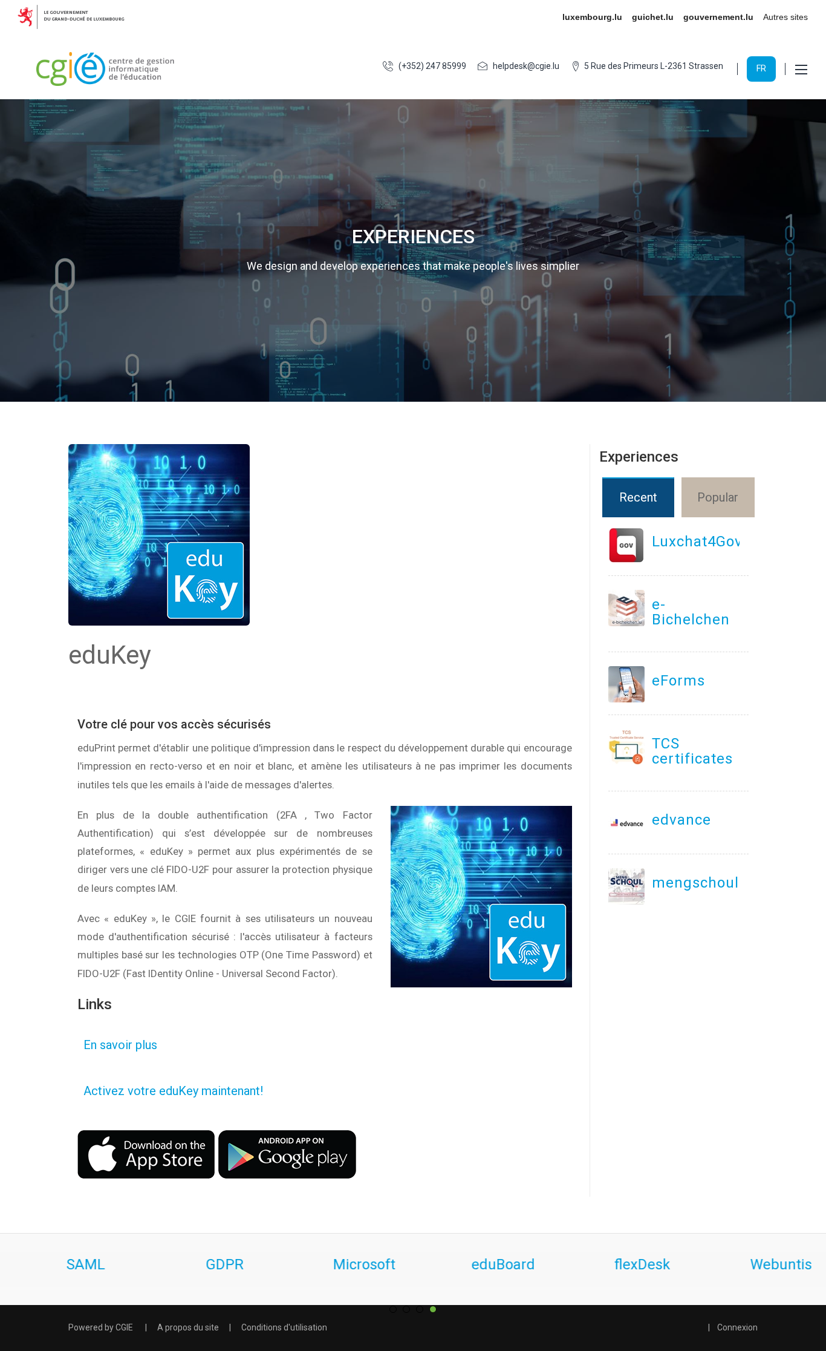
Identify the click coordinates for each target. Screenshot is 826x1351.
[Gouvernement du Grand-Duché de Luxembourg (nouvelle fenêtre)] (76, 17)
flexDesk (483, 1264)
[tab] (638, 497)
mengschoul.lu (704, 882)
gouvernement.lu (718, 17)
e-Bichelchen (691, 612)
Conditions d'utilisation (284, 1327)
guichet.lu (653, 17)
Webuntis (622, 1264)
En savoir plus (117, 1045)
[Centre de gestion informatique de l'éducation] (105, 69)
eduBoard (344, 1264)
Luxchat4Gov (697, 541)
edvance (681, 819)
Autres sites (785, 17)
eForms (678, 680)
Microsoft (205, 1264)
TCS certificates (692, 751)
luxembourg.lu (592, 17)
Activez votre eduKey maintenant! (170, 1091)
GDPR (66, 1264)
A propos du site (188, 1327)
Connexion (737, 1327)
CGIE (124, 1327)
